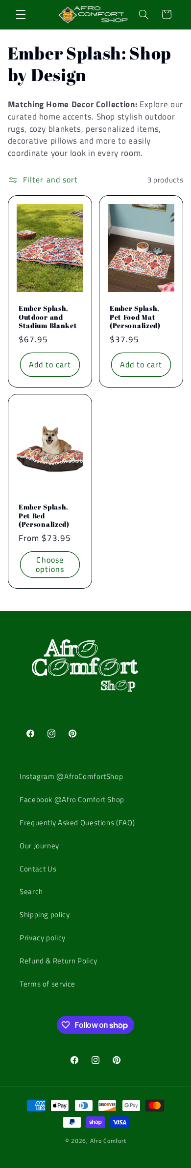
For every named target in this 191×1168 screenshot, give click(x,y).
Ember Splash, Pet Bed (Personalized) (44, 516)
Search (31, 891)
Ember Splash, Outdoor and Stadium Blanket (48, 317)
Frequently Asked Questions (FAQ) (77, 822)
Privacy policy (43, 937)
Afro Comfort (108, 1141)
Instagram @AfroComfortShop (71, 776)
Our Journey (39, 845)
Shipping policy (45, 914)
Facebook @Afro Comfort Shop (72, 799)
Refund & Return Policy (58, 960)
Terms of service (47, 983)
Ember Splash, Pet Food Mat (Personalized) (135, 317)
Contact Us (38, 868)
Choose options (50, 564)
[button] (20, 14)
